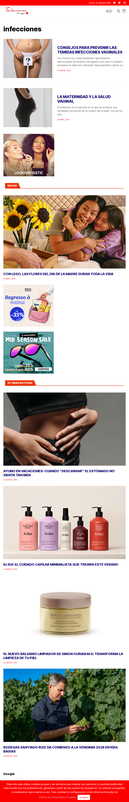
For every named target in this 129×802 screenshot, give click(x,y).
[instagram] (124, 3)
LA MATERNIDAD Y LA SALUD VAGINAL (84, 99)
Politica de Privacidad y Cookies (57, 797)
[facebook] (114, 3)
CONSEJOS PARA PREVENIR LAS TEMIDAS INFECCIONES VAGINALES (89, 50)
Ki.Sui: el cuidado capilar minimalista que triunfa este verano (60, 564)
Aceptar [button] (84, 797)
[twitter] (119, 3)
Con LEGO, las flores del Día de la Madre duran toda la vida (58, 274)
